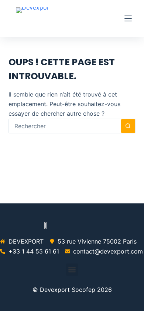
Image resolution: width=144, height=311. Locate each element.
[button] (72, 269)
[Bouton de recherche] (128, 126)
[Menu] (128, 18)
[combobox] (65, 126)
